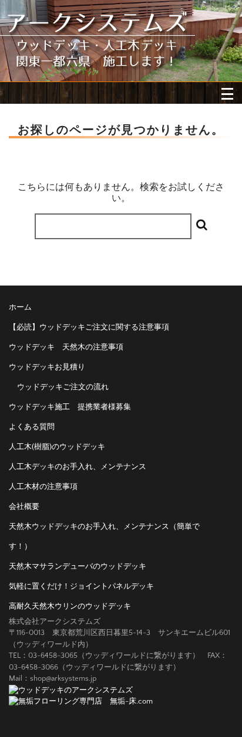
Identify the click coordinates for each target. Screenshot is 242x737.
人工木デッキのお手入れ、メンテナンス (77, 467)
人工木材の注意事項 (43, 487)
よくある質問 (32, 427)
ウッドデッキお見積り (47, 367)
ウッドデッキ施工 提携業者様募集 (70, 407)
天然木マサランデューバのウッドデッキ (77, 566)
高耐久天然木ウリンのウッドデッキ (70, 606)
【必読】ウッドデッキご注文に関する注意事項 (89, 327)
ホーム (20, 307)
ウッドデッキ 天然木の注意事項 (66, 347)
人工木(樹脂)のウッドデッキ (57, 447)
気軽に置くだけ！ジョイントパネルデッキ (81, 586)
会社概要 (24, 506)
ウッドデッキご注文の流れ (63, 387)
